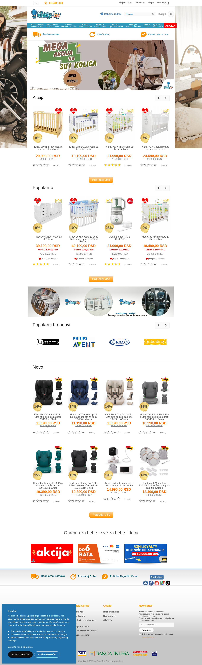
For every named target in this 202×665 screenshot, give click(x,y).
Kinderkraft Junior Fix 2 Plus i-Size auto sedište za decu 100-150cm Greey (154, 417)
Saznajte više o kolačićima (20, 647)
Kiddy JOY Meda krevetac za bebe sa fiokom (155, 148)
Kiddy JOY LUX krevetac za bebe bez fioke (83, 148)
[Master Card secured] (140, 653)
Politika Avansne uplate (78, 635)
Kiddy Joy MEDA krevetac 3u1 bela (48, 237)
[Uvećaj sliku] (42, 137)
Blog (150, 3)
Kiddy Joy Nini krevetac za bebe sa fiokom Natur (48, 148)
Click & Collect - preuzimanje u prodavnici (82, 621)
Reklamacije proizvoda (78, 626)
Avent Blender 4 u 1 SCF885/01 (119, 237)
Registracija (124, 3)
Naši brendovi (109, 616)
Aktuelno (138, 3)
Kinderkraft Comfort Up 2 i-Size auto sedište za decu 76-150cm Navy (83, 417)
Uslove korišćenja (148, 637)
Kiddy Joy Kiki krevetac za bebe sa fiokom (119, 148)
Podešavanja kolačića (47, 654)
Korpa (165, 14)
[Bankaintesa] (110, 653)
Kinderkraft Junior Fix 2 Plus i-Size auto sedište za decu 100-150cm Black (83, 485)
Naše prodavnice (111, 612)
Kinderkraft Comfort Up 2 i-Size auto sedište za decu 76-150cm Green (119, 417)
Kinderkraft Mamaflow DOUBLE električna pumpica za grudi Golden (154, 485)
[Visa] (82, 653)
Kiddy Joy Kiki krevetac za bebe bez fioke (155, 237)
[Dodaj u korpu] (54, 137)
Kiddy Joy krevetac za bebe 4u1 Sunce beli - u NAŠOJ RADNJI (83, 239)
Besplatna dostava (76, 616)
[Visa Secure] (154, 653)
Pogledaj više (101, 179)
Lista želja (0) (163, 3)
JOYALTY (107, 620)
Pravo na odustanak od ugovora (83, 631)
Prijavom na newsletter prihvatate (157, 634)
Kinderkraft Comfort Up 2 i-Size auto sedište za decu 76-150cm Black (48, 417)
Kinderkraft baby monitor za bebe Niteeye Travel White (119, 484)
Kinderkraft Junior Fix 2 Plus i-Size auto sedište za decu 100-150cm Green (48, 485)
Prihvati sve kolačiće (20, 654)
